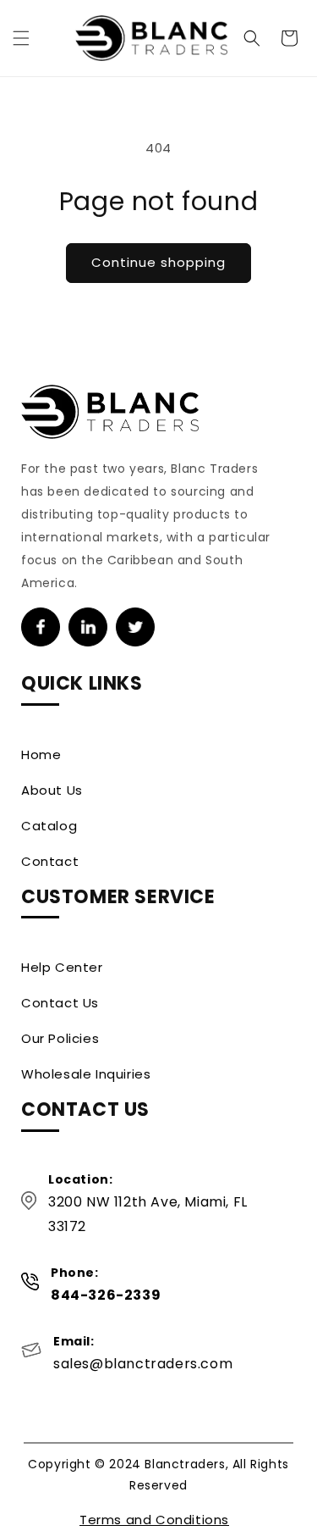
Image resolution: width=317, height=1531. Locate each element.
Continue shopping (158, 262)
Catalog (49, 826)
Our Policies (60, 1038)
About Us (52, 790)
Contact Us (60, 1003)
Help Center (62, 967)
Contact (50, 861)
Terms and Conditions (154, 1519)
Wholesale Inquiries (85, 1074)
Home (41, 754)
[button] (21, 38)
